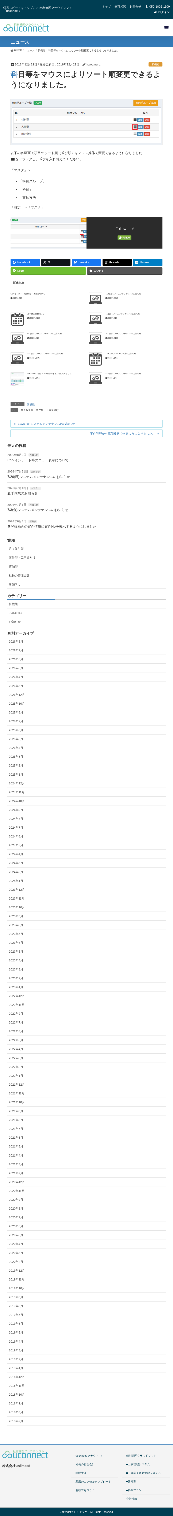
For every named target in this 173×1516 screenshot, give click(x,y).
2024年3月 (16, 863)
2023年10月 (17, 907)
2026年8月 (16, 641)
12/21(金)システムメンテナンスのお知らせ (46, 423)
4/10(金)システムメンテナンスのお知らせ (123, 374)
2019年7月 (16, 1314)
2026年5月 (16, 668)
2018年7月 (16, 1421)
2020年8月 (16, 1208)
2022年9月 (16, 1013)
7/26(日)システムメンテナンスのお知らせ (123, 294)
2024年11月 (16, 792)
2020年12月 (17, 1182)
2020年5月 (16, 1235)
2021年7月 (16, 1128)
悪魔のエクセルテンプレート (93, 1481)
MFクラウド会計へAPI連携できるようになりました (49, 374)
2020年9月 (16, 1199)
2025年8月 (16, 712)
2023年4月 (16, 960)
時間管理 (81, 1473)
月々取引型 (27, 410)
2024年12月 (17, 783)
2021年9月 (16, 1111)
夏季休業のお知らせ (36, 314)
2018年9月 (16, 1403)
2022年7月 (16, 1022)
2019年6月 (16, 1323)
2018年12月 (17, 1377)
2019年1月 (16, 1368)
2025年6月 (16, 730)
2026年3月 (16, 686)
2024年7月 (16, 827)
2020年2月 (16, 1261)
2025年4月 (16, 747)
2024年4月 (16, 854)
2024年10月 (17, 801)
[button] (166, 27)
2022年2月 (16, 1067)
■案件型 (131, 1481)
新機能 (155, 64)
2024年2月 (16, 872)
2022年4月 (16, 1049)
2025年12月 (17, 694)
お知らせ (34, 455)
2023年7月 (16, 934)
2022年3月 (16, 1058)
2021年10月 (17, 1102)
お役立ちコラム (85, 1490)
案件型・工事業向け (47, 410)
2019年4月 (16, 1341)
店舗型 (13, 566)
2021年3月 (16, 1164)
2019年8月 (16, 1306)
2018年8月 (16, 1412)
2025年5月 (16, 739)
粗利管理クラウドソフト (141, 1455)
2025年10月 (17, 703)
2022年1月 (16, 1075)
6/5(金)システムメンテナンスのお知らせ (44, 334)
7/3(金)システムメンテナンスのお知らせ (122, 314)
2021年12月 (17, 1084)
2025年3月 (16, 756)
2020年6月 (16, 1226)
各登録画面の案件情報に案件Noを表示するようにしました (51, 526)
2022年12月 (17, 996)
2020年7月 (16, 1217)
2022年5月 (16, 1040)
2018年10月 (17, 1394)
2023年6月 (16, 942)
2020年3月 (16, 1253)
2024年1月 (16, 880)
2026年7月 (16, 650)
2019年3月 (16, 1350)
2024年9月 (16, 810)
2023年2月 (16, 978)
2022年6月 (16, 1031)
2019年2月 (16, 1359)
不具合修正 (16, 613)
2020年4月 (16, 1244)
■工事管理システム (138, 1464)
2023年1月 (16, 987)
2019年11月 (16, 1279)
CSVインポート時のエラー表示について (28, 294)
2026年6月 (16, 659)
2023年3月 (16, 969)
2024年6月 (16, 836)
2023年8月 (16, 925)
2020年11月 (16, 1191)
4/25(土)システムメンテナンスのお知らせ (45, 354)
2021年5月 (16, 1146)
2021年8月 (16, 1120)
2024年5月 (16, 845)
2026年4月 (16, 677)
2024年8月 (16, 818)
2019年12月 (17, 1270)
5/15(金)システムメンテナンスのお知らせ (123, 334)
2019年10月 (17, 1288)
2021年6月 (16, 1137)
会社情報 (131, 1498)
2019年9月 (16, 1297)
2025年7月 (16, 721)
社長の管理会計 (19, 575)
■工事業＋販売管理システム (143, 1473)
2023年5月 (16, 951)
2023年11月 (16, 898)
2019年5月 (16, 1332)
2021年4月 (16, 1155)
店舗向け (15, 584)
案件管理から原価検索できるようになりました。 (122, 433)
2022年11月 (16, 1004)
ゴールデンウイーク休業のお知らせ (120, 354)
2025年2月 (16, 765)
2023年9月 (16, 916)
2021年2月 (16, 1173)
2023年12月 (17, 889)
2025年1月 (16, 774)
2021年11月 (16, 1093)
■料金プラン (134, 1490)
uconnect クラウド (87, 1455)
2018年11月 (16, 1385)
